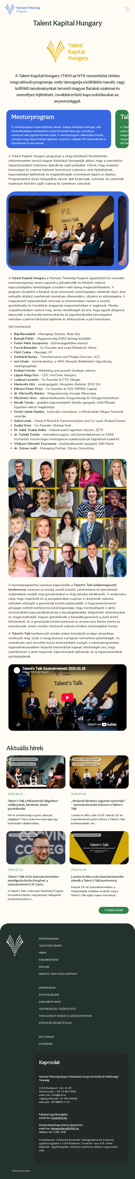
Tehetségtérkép (50, 945)
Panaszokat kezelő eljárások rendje (65, 1016)
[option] (58, 129)
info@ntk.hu (59, 1095)
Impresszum (47, 988)
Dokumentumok (50, 1002)
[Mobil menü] (127, 9)
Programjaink (49, 938)
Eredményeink (48, 960)
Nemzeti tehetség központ (58, 974)
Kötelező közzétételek (55, 1023)
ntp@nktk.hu (59, 1118)
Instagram (46, 1037)
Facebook (46, 1044)
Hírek (42, 953)
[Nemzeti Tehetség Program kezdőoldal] (27, 9)
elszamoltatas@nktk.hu (65, 1128)
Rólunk (44, 967)
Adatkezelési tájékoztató (57, 1009)
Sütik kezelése (49, 995)
